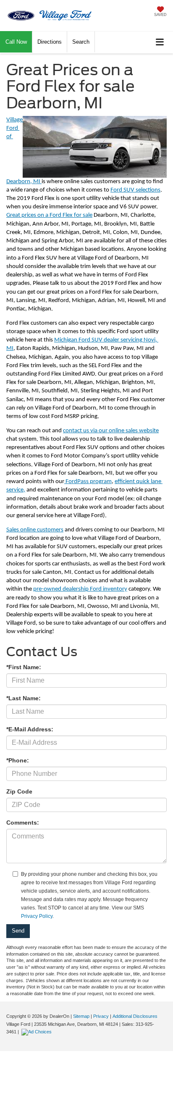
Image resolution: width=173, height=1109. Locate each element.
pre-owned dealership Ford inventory (80, 589)
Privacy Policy (36, 916)
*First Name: (23, 667)
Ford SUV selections (135, 190)
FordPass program (88, 481)
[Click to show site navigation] (160, 42)
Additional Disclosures (135, 1016)
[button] (16, 42)
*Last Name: (23, 698)
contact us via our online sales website (111, 431)
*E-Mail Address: (29, 729)
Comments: (22, 822)
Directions (49, 42)
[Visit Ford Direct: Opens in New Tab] (37, 1031)
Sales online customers (34, 530)
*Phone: (17, 760)
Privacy (101, 1016)
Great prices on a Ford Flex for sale (49, 215)
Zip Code (19, 791)
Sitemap (81, 1016)
